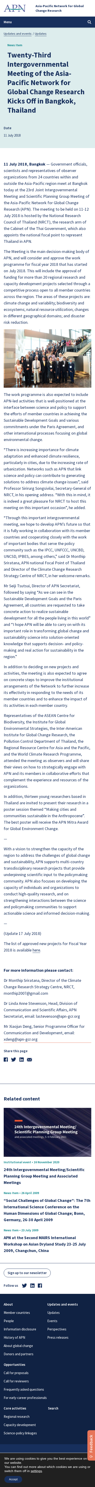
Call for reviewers (16, 1381)
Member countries (17, 1312)
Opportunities (14, 1364)
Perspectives (56, 1329)
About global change (18, 1346)
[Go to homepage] (15, 8)
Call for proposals (16, 1373)
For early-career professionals (25, 1397)
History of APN (14, 1337)
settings (36, 1471)
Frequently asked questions (24, 1389)
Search (53, 1408)
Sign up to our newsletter (27, 1273)
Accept (13, 1479)
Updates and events (18, 34)
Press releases (57, 1337)
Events (52, 1321)
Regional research (17, 1416)
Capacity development (20, 1425)
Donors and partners (18, 1354)
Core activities (15, 1408)
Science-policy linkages (20, 1433)
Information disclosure (20, 1329)
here (36, 950)
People (9, 1321)
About (8, 1304)
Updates (41, 34)
